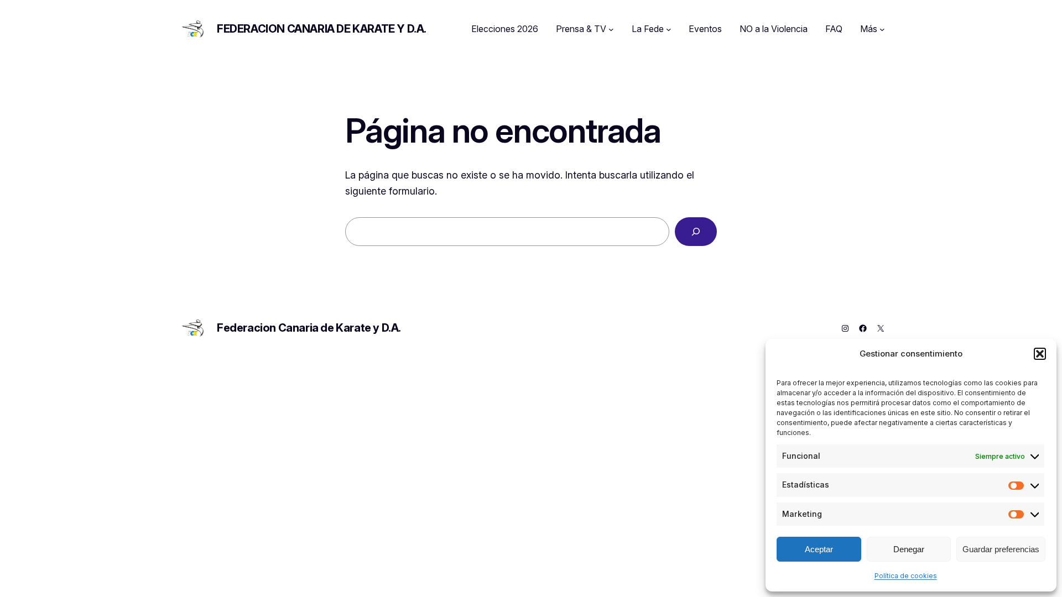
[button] (1039, 353)
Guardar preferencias (1000, 549)
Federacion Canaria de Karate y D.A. (321, 28)
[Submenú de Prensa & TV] (611, 29)
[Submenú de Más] (882, 29)
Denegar (908, 549)
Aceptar (819, 549)
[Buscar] (696, 231)
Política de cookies (905, 576)
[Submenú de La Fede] (668, 29)
